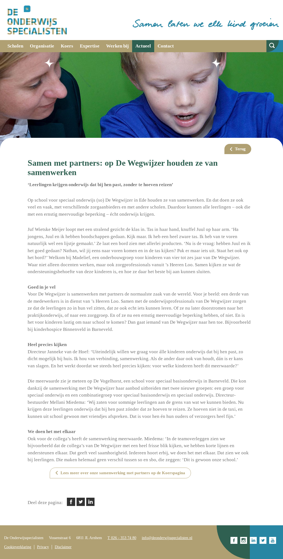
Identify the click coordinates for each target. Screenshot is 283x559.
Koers (67, 46)
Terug (240, 149)
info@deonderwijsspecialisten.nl (167, 538)
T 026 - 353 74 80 (122, 538)
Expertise (89, 46)
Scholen (15, 46)
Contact (166, 46)
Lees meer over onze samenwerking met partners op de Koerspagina (123, 473)
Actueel (143, 46)
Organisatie (42, 46)
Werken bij (117, 46)
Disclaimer (63, 547)
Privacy (43, 547)
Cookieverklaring (17, 547)
